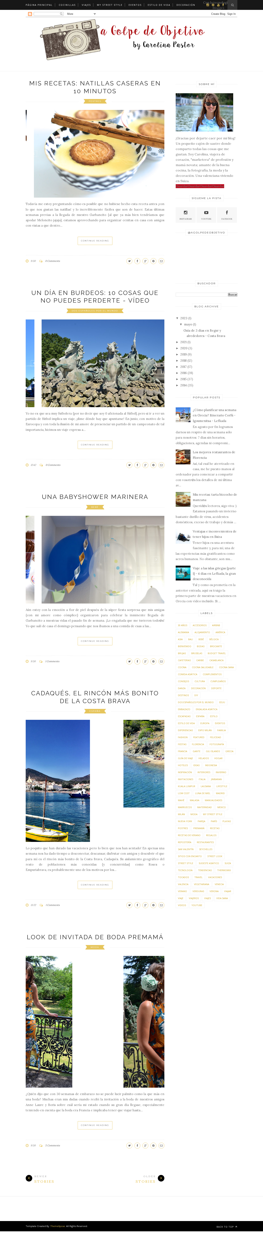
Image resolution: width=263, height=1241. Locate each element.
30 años (182, 625)
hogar (218, 758)
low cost (184, 793)
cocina (182, 667)
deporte (216, 688)
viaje (180, 898)
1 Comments (52, 661)
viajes (207, 898)
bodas (200, 646)
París (214, 821)
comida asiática (187, 674)
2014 (183, 385)
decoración (198, 688)
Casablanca (216, 660)
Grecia (229, 751)
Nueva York (185, 821)
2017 (183, 367)
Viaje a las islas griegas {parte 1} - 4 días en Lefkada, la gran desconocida (214, 573)
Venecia (219, 884)
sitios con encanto (190, 856)
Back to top (226, 1192)
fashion (183, 737)
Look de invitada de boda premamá (95, 902)
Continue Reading (95, 240)
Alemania (183, 632)
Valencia (183, 884)
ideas (196, 765)
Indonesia (211, 765)
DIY (196, 695)
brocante (216, 646)
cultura (200, 681)
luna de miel (202, 793)
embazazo (184, 709)
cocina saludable (202, 667)
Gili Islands (213, 751)
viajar (227, 891)
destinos (183, 695)
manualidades (213, 800)
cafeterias (184, 660)
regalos (211, 835)
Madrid (220, 793)
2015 (183, 379)
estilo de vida (186, 723)
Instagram (186, 219)
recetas (214, 828)
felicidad (215, 737)
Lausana (206, 786)
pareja (201, 821)
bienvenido (184, 646)
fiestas (182, 744)
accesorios (199, 625)
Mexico (221, 807)
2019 (183, 354)
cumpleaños (218, 681)
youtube (196, 905)
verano (182, 891)
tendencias (205, 870)
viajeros (194, 898)
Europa (204, 723)
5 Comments (52, 1111)
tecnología (185, 870)
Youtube (206, 219)
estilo (214, 716)
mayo (188, 324)
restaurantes (205, 842)
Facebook (226, 219)
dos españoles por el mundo (95, 310)
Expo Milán (205, 730)
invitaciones (185, 779)
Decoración (185, 4)
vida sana (222, 898)
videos (182, 905)
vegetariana (201, 884)
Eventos (135, 4)
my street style (212, 814)
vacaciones (215, 877)
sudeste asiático (209, 863)
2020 (183, 348)
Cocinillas (67, 4)
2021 (183, 342)
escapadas (184, 716)
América (220, 632)
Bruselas (196, 653)
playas (227, 821)
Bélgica (214, 639)
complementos (212, 674)
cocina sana (226, 667)
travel (198, 877)
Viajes (86, 4)
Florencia (198, 744)
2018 (183, 360)
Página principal (39, 4)
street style (185, 863)
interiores (203, 772)
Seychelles (205, 849)
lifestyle (221, 786)
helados (203, 758)
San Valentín (186, 849)
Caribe (200, 660)
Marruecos (185, 807)
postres (95, 101)
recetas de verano (189, 835)
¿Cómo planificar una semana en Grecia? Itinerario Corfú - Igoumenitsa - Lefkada (214, 415)
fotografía (217, 744)
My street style (109, 4)
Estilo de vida (159, 4)
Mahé (181, 800)
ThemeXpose (57, 1191)
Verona (214, 891)
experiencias (185, 730)
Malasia (194, 800)
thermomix (224, 870)
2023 (183, 318)
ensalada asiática (206, 709)
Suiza (228, 863)
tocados (183, 877)
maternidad (204, 807)
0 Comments (52, 260)
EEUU (222, 702)
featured (198, 737)
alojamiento (202, 632)
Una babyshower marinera (95, 496)
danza (182, 688)
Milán (181, 814)
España (94, 711)
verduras (198, 891)
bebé (95, 507)
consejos (183, 681)
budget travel (217, 653)
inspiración (185, 772)
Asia (180, 639)
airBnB (216, 625)
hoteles (183, 765)
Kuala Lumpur (186, 786)
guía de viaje (185, 758)
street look (214, 856)
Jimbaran (216, 779)
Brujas (182, 653)
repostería (184, 842)
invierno (221, 772)
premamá (198, 828)
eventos (220, 723)
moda (95, 913)
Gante (196, 751)
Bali (190, 639)
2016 (183, 373)
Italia (202, 779)
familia (221, 730)
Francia (182, 751)
